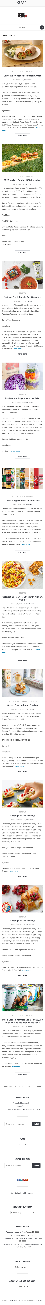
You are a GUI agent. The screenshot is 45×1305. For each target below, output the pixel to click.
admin (30, 1026)
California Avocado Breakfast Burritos (22, 76)
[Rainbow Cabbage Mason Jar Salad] (22, 376)
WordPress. (13, 1301)
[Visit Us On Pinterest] (23, 1180)
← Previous (7, 1087)
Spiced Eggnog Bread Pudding (22, 705)
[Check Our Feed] (26, 1180)
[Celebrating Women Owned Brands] (22, 478)
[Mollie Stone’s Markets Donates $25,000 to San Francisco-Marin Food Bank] (22, 998)
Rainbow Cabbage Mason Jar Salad (22, 398)
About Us (22, 1144)
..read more (17, 349)
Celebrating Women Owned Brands (22, 500)
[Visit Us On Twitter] (21, 1180)
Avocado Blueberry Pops (22, 1103)
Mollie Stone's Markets (22, 72)
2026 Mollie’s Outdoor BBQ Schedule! (22, 180)
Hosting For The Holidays (22, 815)
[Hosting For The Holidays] (22, 794)
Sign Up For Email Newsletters (22, 1193)
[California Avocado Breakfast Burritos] (22, 54)
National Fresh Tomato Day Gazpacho (22, 297)
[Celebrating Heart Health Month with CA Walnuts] (22, 575)
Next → (40, 1087)
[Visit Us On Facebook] (18, 1180)
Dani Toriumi (28, 80)
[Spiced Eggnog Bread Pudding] (22, 683)
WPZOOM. (40, 1301)
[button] (22, 27)
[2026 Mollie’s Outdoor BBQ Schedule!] (22, 158)
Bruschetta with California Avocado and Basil (22, 1109)
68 (29, 1087)
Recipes (22, 293)
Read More (22, 136)
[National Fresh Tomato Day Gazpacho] (22, 275)
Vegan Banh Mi (22, 1106)
